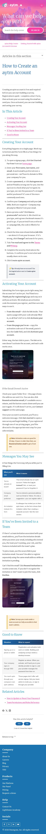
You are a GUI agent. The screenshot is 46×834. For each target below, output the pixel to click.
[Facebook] (3, 711)
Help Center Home (21, 5)
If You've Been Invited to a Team (20, 130)
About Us (6, 756)
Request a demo (9, 793)
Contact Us (6, 807)
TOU (4, 770)
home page (27, 163)
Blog (4, 763)
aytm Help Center (11, 44)
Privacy (5, 766)
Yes (19, 724)
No (27, 724)
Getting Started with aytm (31, 44)
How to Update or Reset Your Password (23, 698)
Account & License (9, 46)
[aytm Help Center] (10, 5)
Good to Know (13, 135)
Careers (5, 760)
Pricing (5, 790)
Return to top (8, 737)
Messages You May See (16, 126)
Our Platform (7, 783)
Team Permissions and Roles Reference (23, 702)
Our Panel (6, 787)
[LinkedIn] (10, 711)
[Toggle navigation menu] (42, 6)
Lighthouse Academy (11, 810)
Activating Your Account (17, 122)
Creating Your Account (16, 118)
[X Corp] (7, 711)
